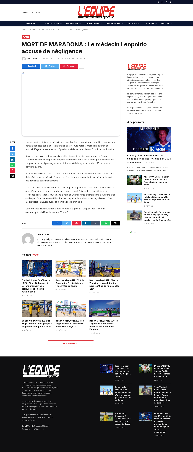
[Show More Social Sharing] (81, 66)
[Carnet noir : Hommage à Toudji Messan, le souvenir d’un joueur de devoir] (106, 416)
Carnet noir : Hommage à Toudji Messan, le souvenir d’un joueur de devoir (123, 418)
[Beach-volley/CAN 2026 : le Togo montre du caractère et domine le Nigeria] (71, 308)
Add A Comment (71, 343)
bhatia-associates (58, 239)
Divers (165, 23)
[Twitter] (12, 154)
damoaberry (96, 239)
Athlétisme (92, 23)
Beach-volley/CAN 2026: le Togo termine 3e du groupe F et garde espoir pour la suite (37, 323)
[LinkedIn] (12, 160)
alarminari (41, 242)
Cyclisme (133, 23)
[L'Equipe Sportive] (96, 12)
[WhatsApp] (12, 165)
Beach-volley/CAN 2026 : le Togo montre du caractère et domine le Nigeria (70, 323)
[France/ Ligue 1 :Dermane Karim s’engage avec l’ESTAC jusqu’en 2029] (149, 139)
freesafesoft (107, 239)
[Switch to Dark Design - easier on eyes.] (166, 2)
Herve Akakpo (135, 163)
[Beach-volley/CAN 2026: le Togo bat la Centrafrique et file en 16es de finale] (71, 268)
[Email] (12, 176)
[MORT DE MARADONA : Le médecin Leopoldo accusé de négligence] (71, 104)
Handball (72, 23)
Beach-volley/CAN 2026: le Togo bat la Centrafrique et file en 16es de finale (70, 283)
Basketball (52, 23)
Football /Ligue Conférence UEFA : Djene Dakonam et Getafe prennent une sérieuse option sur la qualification (36, 286)
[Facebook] (12, 149)
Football (32, 23)
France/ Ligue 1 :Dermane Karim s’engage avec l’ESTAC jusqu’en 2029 (149, 157)
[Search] (170, 2)
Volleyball (113, 23)
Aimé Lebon (32, 59)
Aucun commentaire (66, 59)
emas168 (50, 242)
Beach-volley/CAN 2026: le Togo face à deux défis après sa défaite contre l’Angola (103, 325)
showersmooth (84, 239)
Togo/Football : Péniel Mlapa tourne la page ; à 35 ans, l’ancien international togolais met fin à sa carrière (157, 216)
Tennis (150, 23)
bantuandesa (71, 239)
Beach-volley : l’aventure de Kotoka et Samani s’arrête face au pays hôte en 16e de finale (157, 198)
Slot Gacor (59, 242)
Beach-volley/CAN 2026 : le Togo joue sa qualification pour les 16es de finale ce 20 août (104, 284)
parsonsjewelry (43, 239)
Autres (26, 37)
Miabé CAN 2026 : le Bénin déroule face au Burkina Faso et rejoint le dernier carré (156, 181)
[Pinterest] (12, 171)
